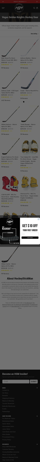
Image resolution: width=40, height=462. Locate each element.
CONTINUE (30, 237)
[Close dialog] (39, 219)
